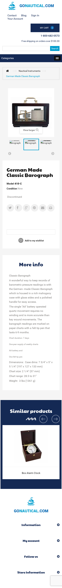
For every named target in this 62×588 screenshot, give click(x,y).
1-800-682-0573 (50, 35)
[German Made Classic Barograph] (31, 144)
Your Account (15, 18)
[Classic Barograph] (15, 144)
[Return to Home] (8, 70)
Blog (23, 15)
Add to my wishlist (34, 240)
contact (12, 15)
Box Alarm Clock (31, 473)
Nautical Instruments (29, 71)
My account (31, 541)
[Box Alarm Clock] (31, 446)
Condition (12, 188)
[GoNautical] (31, 6)
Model (10, 183)
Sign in (35, 15)
